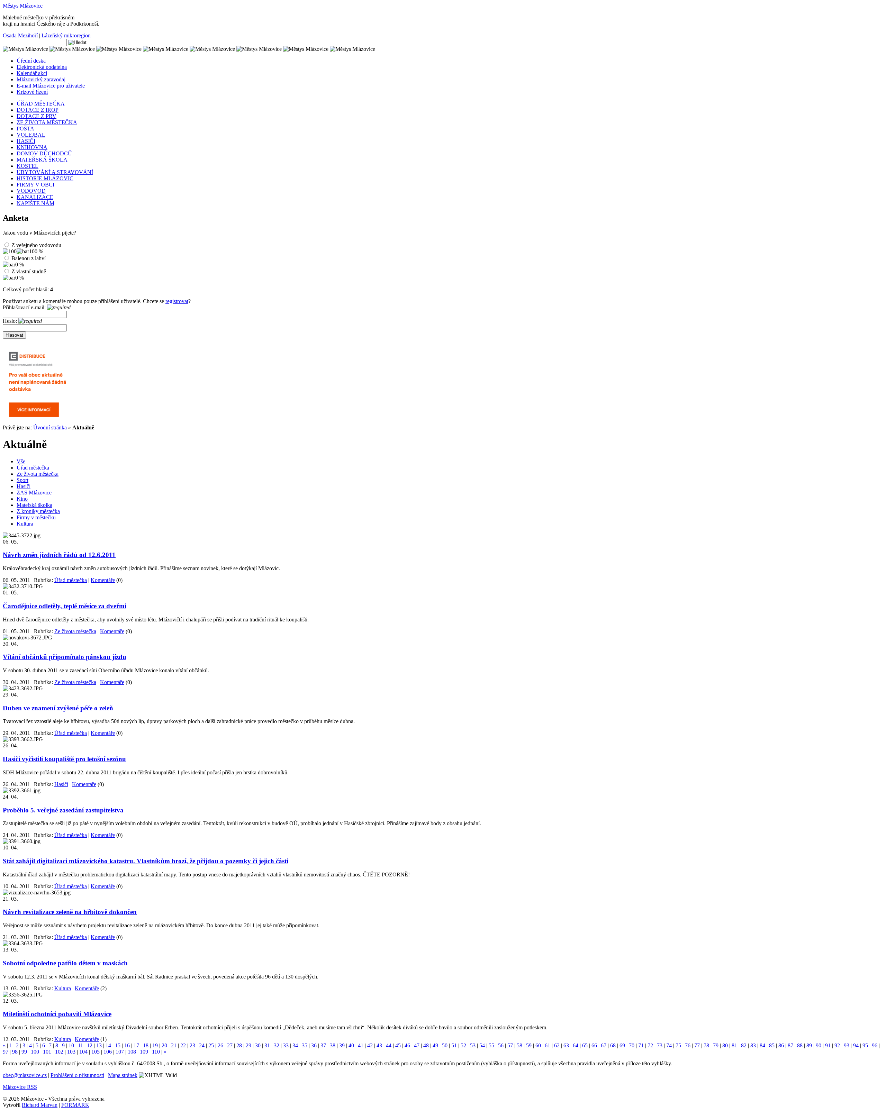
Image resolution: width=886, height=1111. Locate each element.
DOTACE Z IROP (37, 110)
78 (706, 1045)
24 (202, 1045)
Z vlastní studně (28, 271)
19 (155, 1045)
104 (83, 1052)
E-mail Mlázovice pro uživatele (51, 86)
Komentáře (103, 580)
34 (295, 1045)
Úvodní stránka (50, 427)
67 (603, 1045)
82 (744, 1045)
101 (47, 1052)
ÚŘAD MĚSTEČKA (41, 104)
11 (80, 1045)
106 (107, 1052)
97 (5, 1052)
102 (59, 1052)
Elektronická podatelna (42, 67)
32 (276, 1045)
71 (641, 1045)
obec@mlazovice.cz (25, 1075)
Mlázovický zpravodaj (41, 79)
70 (631, 1045)
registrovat (176, 301)
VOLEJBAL (31, 135)
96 (874, 1045)
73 (659, 1045)
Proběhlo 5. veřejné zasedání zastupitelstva (63, 810)
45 (398, 1045)
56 (501, 1045)
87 (790, 1045)
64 (575, 1045)
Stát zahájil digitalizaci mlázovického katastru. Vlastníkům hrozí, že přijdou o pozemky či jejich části (145, 861)
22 (183, 1045)
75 (678, 1045)
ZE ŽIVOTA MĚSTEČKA (47, 122)
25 (211, 1045)
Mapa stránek (122, 1075)
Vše (21, 461)
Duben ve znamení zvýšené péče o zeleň (58, 708)
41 (360, 1045)
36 (314, 1045)
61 (547, 1045)
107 (120, 1052)
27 (230, 1045)
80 (725, 1045)
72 (650, 1045)
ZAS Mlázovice (34, 492)
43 (379, 1045)
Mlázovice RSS (20, 1087)
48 (426, 1045)
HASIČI (26, 141)
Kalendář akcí (32, 73)
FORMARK (75, 1105)
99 (24, 1052)
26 (220, 1045)
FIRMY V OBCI (35, 185)
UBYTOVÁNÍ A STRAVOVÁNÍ (55, 172)
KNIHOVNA (32, 147)
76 (687, 1045)
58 (519, 1045)
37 (323, 1045)
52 (463, 1045)
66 (594, 1045)
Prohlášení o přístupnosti (77, 1075)
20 (164, 1045)
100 (35, 1052)
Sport (22, 480)
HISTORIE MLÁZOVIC (45, 178)
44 (388, 1045)
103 (71, 1052)
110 (156, 1052)
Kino (22, 499)
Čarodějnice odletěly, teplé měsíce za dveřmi (64, 606)
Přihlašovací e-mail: (25, 307)
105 (95, 1052)
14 (108, 1045)
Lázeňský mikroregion (66, 35)
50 (444, 1045)
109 (144, 1052)
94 (856, 1045)
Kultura (25, 524)
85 (772, 1045)
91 (828, 1045)
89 (809, 1045)
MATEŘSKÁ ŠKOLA (42, 160)
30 (258, 1045)
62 (557, 1045)
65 (585, 1045)
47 (416, 1045)
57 (510, 1045)
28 (239, 1045)
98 (15, 1052)
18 (145, 1045)
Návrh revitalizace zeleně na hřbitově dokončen (70, 912)
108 (132, 1052)
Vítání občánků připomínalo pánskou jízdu (64, 657)
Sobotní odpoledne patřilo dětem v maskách (65, 963)
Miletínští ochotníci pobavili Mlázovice (57, 1014)
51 (454, 1045)
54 (482, 1045)
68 (613, 1045)
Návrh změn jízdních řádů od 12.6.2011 (59, 554)
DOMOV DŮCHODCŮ (44, 153)
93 (846, 1045)
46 (407, 1045)
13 (99, 1045)
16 (127, 1045)
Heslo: (10, 321)
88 (800, 1045)
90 (818, 1045)
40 (351, 1045)
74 (669, 1045)
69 (622, 1045)
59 (529, 1045)
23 (192, 1045)
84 (762, 1045)
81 (734, 1045)
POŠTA (25, 128)
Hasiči (23, 486)
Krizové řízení (32, 92)
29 (248, 1045)
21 (174, 1045)
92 (837, 1045)
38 (332, 1045)
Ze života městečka (37, 474)
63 (566, 1045)
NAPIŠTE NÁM (35, 203)
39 (342, 1045)
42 (370, 1045)
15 (117, 1045)
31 (267, 1045)
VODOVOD (31, 191)
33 (286, 1045)
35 (304, 1045)
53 (473, 1045)
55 (491, 1045)
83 (753, 1045)
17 (136, 1045)
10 (71, 1045)
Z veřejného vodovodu (36, 245)
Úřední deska (31, 61)
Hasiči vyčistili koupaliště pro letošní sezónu (64, 759)
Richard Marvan (39, 1105)
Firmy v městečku (36, 517)
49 (435, 1045)
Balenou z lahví (28, 258)
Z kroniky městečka (38, 511)
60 (538, 1045)
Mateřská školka (34, 505)
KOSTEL (27, 166)
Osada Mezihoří (20, 35)
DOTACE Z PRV (36, 116)
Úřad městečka (33, 468)
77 (697, 1045)
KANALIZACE (35, 197)
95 (865, 1045)
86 (781, 1045)
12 (89, 1045)
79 (715, 1045)
